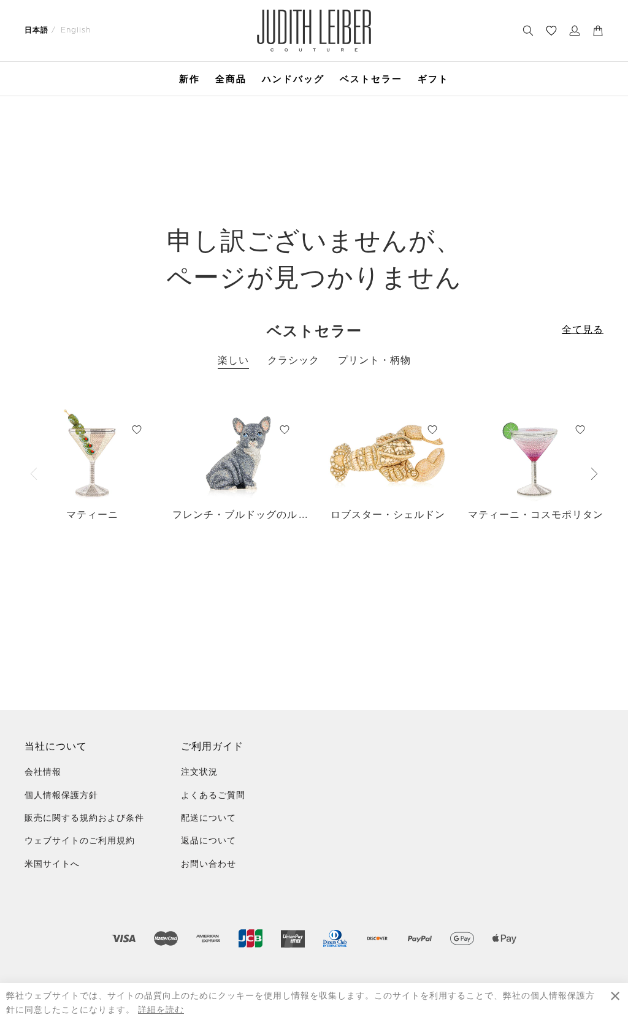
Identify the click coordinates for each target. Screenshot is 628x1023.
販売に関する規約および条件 (84, 818)
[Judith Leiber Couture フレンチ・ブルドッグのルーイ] (240, 453)
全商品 (231, 79)
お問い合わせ (208, 864)
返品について (208, 841)
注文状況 (199, 772)
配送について (208, 818)
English (76, 30)
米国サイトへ (52, 864)
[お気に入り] (551, 30)
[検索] (528, 30)
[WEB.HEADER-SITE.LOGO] (314, 30)
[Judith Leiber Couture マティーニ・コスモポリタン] (535, 453)
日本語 (36, 30)
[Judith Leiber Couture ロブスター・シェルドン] (388, 453)
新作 (189, 79)
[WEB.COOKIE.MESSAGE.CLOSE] (615, 1003)
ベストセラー (371, 79)
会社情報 (43, 772)
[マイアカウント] (574, 30)
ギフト (433, 79)
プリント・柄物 (374, 360)
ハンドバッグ (293, 79)
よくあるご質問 (213, 795)
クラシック (293, 360)
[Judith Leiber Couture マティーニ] (92, 453)
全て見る (582, 330)
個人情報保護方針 (61, 795)
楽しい (233, 360)
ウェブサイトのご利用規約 (80, 841)
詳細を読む (161, 1010)
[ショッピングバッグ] (597, 30)
